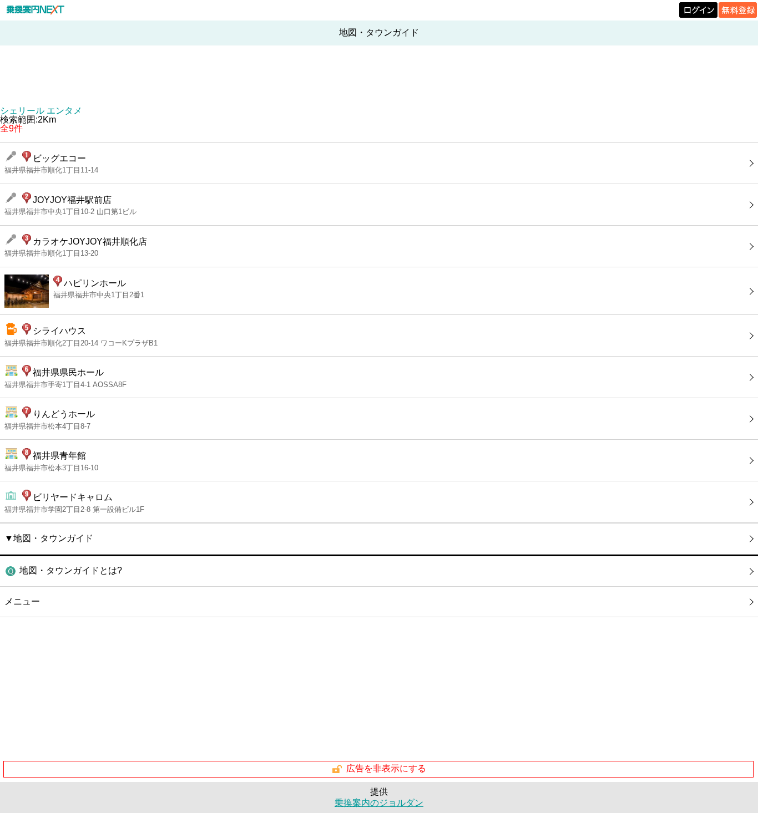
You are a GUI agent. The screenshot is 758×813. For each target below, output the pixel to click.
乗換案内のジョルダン (379, 802)
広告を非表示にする (386, 768)
